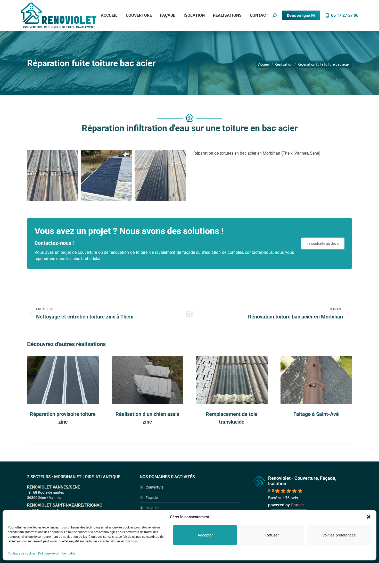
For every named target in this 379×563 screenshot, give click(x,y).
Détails (63, 379)
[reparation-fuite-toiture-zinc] (106, 175)
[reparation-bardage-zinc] (160, 175)
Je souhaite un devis (323, 243)
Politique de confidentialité (56, 553)
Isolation (153, 508)
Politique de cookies (22, 553)
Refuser (272, 535)
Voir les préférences (339, 535)
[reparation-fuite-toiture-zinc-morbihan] (52, 175)
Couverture (154, 487)
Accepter (205, 535)
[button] (368, 516)
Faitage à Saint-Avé (316, 414)
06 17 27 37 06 (344, 15)
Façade (152, 497)
